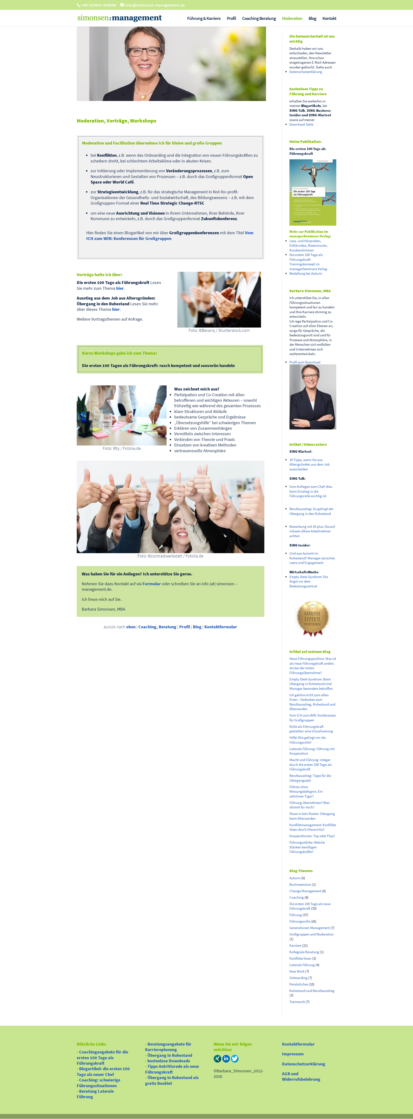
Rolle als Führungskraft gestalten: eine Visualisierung (311, 729)
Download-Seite (301, 124)
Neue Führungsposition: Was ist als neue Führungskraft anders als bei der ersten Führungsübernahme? (312, 665)
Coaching (296, 897)
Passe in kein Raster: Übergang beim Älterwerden (312, 816)
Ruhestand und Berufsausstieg (311, 990)
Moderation (292, 19)
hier (120, 288)
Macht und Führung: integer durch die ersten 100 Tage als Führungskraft (310, 764)
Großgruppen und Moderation (311, 934)
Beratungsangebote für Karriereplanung (168, 1046)
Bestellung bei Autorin (305, 273)
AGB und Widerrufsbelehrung (301, 1076)
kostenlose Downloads (168, 1060)
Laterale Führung (302, 965)
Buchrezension (300, 884)
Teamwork (297, 1001)
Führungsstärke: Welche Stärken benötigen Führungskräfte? (307, 847)
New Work (296, 971)
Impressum (293, 1054)
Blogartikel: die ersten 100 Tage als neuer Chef (103, 1071)
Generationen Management (309, 927)
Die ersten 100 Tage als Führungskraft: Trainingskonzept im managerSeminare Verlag (308, 261)
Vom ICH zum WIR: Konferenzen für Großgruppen (170, 235)
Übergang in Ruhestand (169, 1055)
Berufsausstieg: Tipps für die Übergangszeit (310, 778)
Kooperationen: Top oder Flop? (312, 836)
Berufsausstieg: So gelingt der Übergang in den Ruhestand (311, 511)
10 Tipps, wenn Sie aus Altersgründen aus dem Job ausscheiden (309, 464)
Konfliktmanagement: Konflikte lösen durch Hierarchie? (312, 827)
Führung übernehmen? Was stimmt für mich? (309, 805)
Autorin (294, 878)
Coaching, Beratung (157, 626)
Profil (231, 19)
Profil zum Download (304, 362)
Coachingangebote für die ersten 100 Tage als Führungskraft (102, 1057)
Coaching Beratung (259, 19)
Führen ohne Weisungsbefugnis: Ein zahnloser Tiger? (306, 791)
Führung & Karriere (204, 19)
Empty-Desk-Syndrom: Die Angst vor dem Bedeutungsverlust (308, 581)
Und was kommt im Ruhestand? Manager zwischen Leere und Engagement (312, 558)
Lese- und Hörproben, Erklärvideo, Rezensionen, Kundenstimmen (308, 245)
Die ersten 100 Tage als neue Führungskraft (310, 906)
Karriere (295, 945)
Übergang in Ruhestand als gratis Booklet (172, 1080)
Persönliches (298, 984)
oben (131, 626)
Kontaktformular (220, 626)
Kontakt (329, 19)
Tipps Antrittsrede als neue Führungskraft (172, 1068)
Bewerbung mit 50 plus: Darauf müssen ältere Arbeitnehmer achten (312, 531)
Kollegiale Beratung (304, 952)
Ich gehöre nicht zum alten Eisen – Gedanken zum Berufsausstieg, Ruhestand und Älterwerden (312, 702)
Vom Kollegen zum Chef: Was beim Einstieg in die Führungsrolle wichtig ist (310, 491)
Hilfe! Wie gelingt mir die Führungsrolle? (307, 740)
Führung (295, 915)
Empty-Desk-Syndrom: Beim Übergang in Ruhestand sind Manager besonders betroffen (311, 684)
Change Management (305, 891)
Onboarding (298, 977)
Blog (312, 19)
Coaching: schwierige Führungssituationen (98, 1082)
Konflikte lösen (300, 958)
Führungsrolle (299, 921)
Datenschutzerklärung (305, 71)
